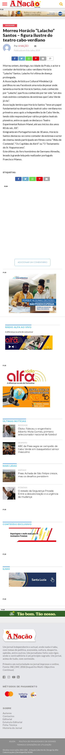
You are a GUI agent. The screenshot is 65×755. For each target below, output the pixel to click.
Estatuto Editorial (12, 722)
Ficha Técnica (10, 725)
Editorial (7, 719)
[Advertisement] (32, 222)
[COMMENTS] (50, 57)
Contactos (8, 716)
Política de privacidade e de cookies (37, 741)
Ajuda (12, 741)
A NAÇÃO (23, 46)
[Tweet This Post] (21, 57)
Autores (7, 713)
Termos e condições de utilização (34, 745)
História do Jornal (12, 728)
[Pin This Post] (35, 57)
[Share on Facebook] (15, 57)
